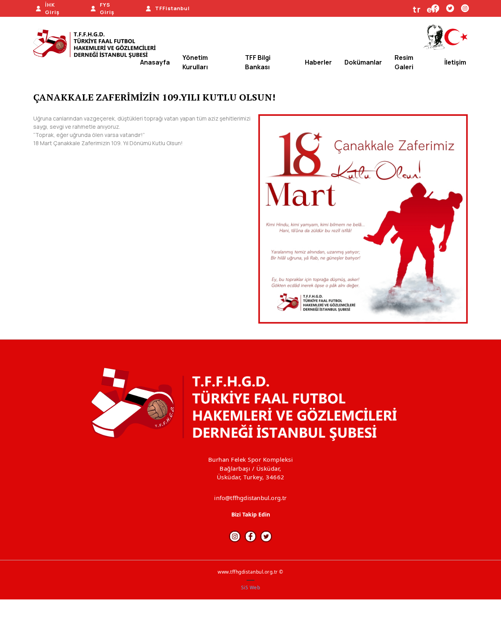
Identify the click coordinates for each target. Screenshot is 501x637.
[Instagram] (465, 8)
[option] (363, 219)
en (432, 9)
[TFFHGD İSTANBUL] (97, 44)
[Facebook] (250, 536)
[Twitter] (450, 8)
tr (417, 9)
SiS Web (250, 587)
